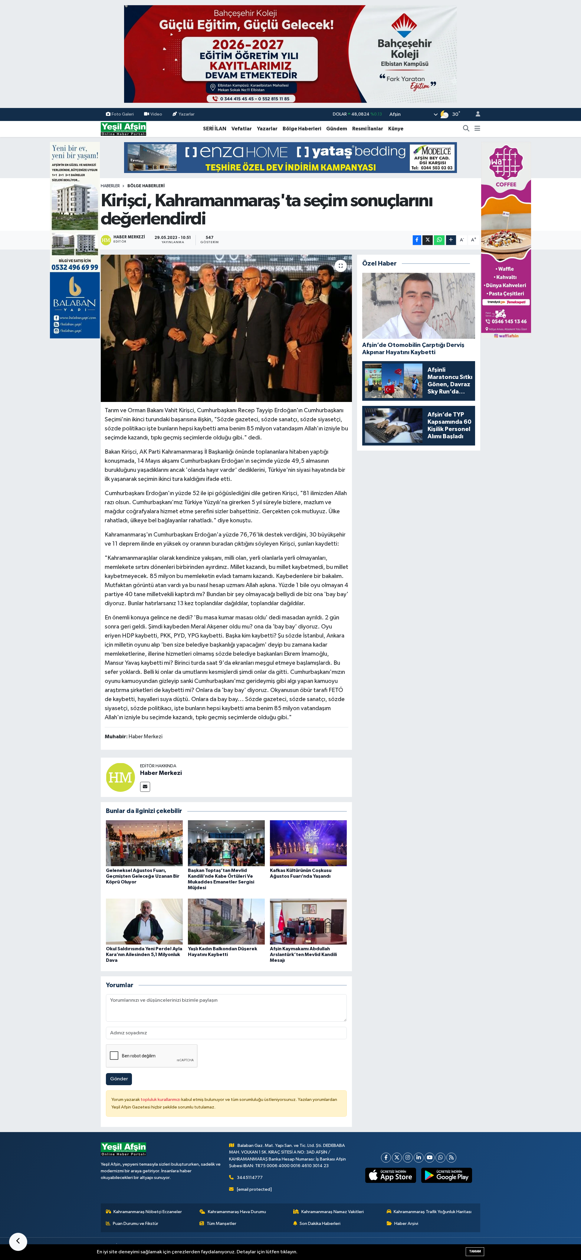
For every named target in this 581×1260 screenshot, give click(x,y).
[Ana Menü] (477, 129)
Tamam (475, 1251)
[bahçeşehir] (290, 54)
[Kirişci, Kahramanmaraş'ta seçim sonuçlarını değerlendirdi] (226, 328)
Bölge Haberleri (302, 128)
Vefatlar (241, 128)
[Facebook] (386, 1158)
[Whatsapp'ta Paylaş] (439, 240)
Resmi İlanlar (367, 128)
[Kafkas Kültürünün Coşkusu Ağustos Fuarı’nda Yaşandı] (308, 843)
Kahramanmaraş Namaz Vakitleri (332, 1211)
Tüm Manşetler (221, 1223)
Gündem (336, 128)
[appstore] (391, 1175)
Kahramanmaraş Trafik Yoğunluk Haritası (432, 1211)
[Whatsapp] (440, 1158)
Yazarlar (187, 114)
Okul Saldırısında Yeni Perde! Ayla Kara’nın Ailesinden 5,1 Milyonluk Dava (144, 954)
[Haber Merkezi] (120, 777)
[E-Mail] (145, 787)
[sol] (75, 240)
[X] (397, 1158)
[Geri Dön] (18, 1242)
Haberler (110, 186)
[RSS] (451, 1158)
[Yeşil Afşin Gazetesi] (123, 129)
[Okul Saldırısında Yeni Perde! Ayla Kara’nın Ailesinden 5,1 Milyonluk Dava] (144, 921)
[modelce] (290, 157)
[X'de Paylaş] (427, 240)
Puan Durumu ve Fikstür (135, 1223)
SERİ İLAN (214, 128)
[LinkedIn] (419, 1158)
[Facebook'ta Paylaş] (417, 240)
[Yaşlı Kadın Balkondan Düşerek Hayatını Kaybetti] (226, 921)
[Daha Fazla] (451, 240)
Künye (395, 128)
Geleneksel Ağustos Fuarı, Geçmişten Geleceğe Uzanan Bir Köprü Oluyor (142, 876)
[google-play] (447, 1175)
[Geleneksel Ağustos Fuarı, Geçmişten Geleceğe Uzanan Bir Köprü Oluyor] (144, 843)
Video (156, 114)
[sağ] (506, 240)
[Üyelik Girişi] (475, 114)
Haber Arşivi (406, 1223)
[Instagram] (408, 1158)
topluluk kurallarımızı (161, 1099)
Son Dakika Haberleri (320, 1223)
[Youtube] (430, 1158)
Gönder (119, 1079)
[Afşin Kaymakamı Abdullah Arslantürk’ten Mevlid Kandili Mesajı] (308, 921)
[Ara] (466, 129)
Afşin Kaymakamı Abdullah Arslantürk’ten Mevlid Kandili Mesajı (303, 954)
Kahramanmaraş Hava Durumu (237, 1211)
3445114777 (250, 1177)
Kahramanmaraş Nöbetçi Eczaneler (147, 1211)
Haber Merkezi (161, 773)
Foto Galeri (123, 114)
